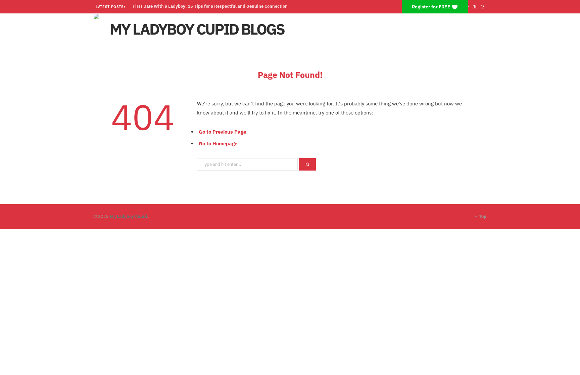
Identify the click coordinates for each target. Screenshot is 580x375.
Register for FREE (431, 7)
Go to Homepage (218, 143)
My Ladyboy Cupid (128, 216)
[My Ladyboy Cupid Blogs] (194, 29)
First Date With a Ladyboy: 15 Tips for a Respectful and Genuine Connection (210, 6)
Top (482, 216)
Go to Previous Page (222, 132)
